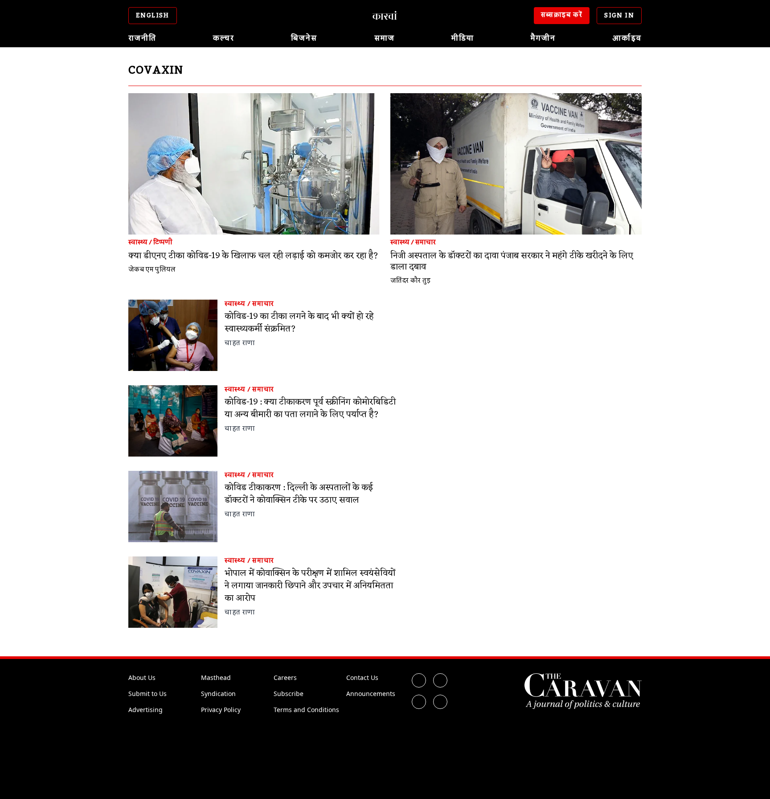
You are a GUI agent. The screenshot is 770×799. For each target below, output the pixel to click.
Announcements (370, 693)
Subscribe (288, 693)
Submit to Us (147, 693)
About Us (142, 677)
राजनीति (142, 38)
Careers (285, 677)
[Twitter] (440, 680)
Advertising (145, 709)
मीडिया (462, 38)
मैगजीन (543, 38)
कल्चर (223, 38)
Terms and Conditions (306, 709)
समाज (384, 38)
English (152, 15)
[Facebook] (419, 680)
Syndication (218, 693)
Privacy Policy (221, 709)
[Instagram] (419, 702)
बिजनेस (304, 38)
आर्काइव (627, 38)
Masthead (216, 677)
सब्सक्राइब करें (562, 15)
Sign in (619, 15)
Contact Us (362, 677)
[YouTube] (440, 702)
